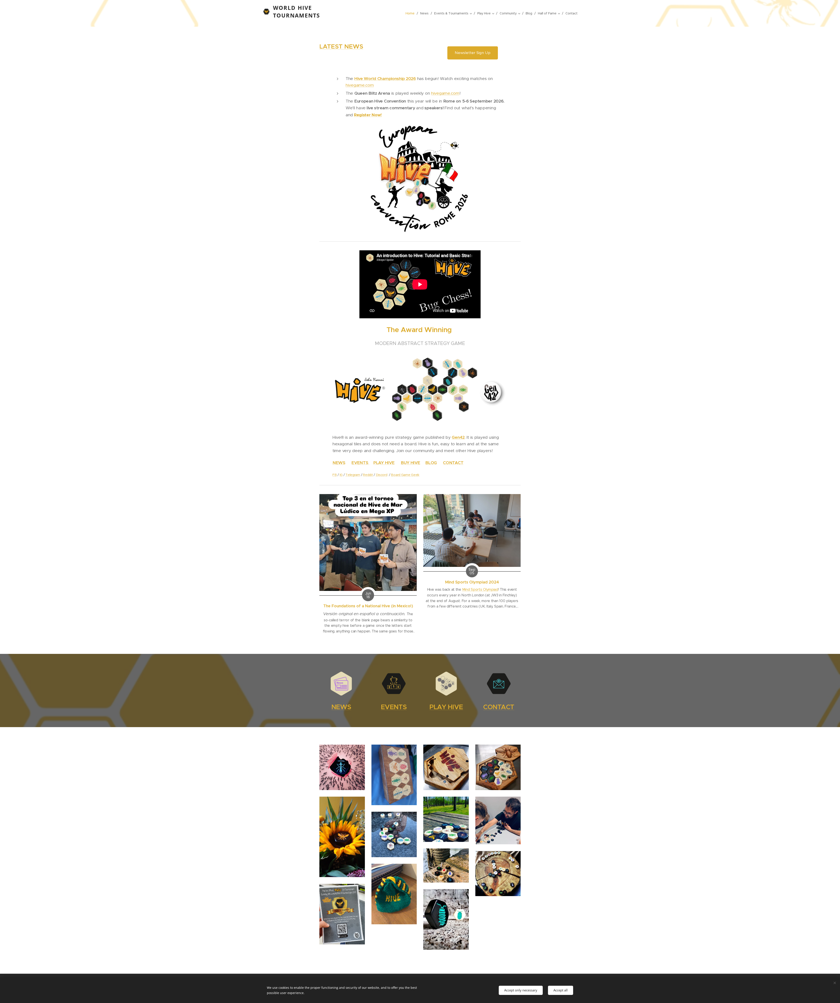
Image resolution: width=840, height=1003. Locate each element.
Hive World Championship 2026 (385, 78)
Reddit (368, 475)
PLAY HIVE (383, 462)
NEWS (338, 462)
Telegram (352, 475)
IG (341, 475)
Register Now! (368, 115)
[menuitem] (411, 13)
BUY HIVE (410, 462)
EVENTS (360, 462)
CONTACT (453, 462)
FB (334, 475)
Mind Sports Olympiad (480, 589)
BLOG (431, 462)
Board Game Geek (405, 475)
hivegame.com (360, 85)
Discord (381, 475)
